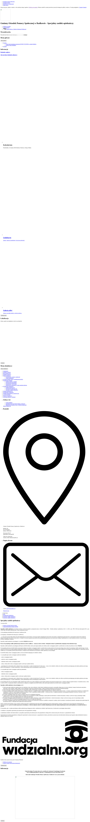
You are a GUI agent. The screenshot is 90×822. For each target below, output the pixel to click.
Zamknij (81, 7)
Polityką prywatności (33, 7)
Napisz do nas (6, 610)
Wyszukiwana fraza (5, 34)
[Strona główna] (45, 15)
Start (4, 614)
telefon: (5, 530)
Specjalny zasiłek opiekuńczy (9, 616)
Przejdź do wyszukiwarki (8, 4)
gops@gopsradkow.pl (10, 608)
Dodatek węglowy (5, 52)
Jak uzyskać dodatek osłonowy (9, 55)
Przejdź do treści (6, 2)
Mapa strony (5, 5)
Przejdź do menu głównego (9, 1)
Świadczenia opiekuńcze (8, 615)
